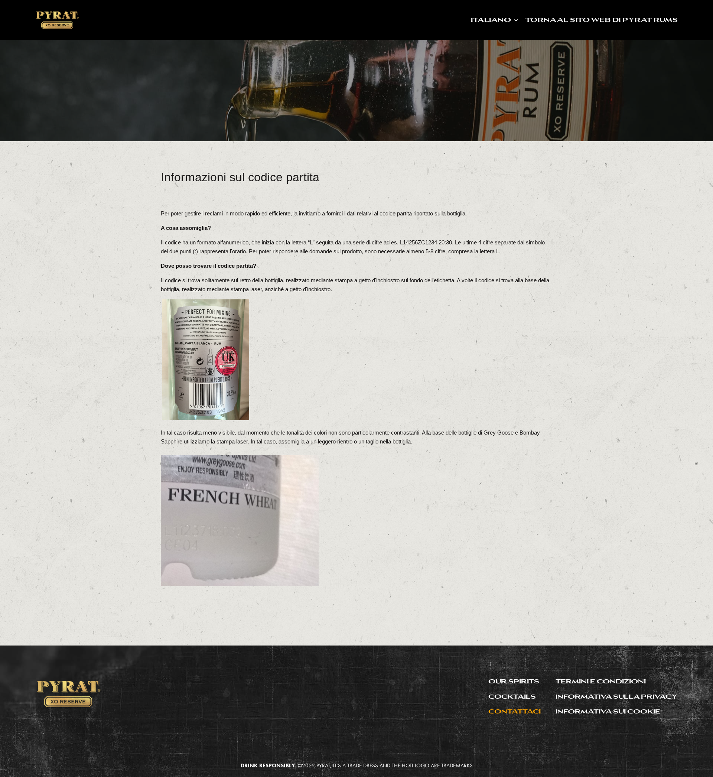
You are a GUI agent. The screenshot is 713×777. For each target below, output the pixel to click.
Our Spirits (513, 681)
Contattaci (514, 711)
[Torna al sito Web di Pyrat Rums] (57, 19)
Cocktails (512, 696)
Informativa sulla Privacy (617, 696)
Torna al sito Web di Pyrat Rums (620, 18)
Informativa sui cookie (608, 711)
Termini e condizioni (601, 681)
